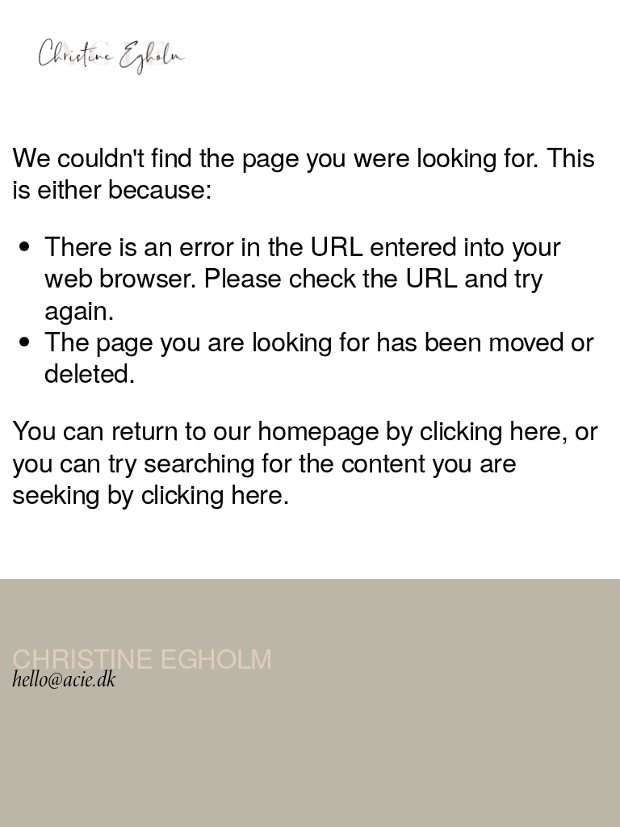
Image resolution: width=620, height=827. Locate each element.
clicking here (490, 428)
